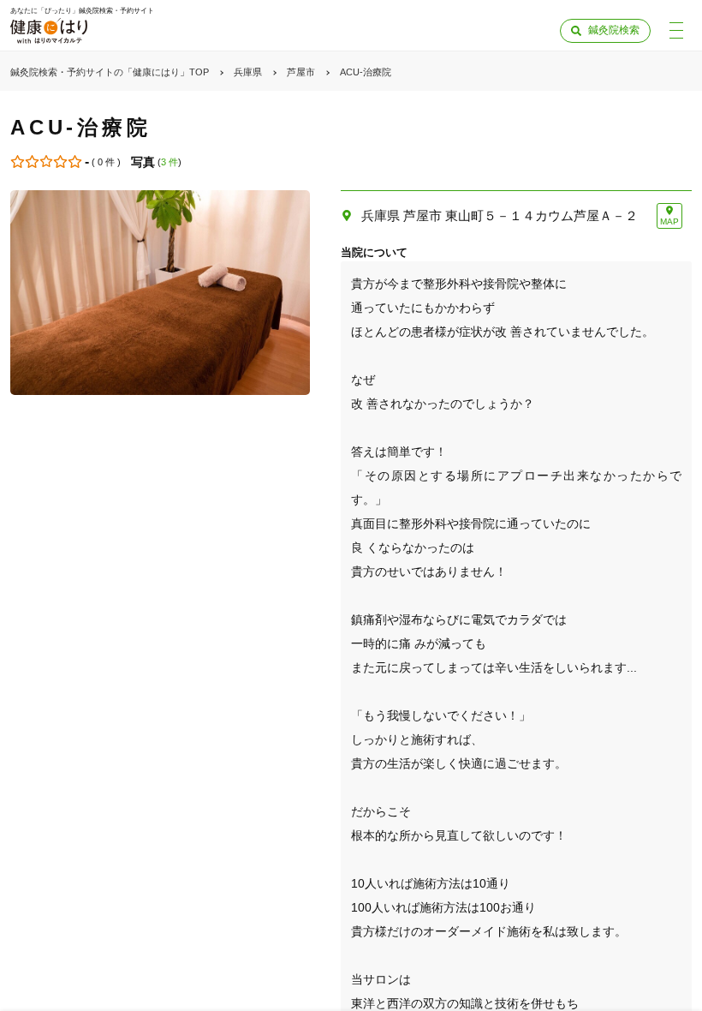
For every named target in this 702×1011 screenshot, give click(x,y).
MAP (669, 221)
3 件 (169, 162)
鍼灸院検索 (614, 30)
